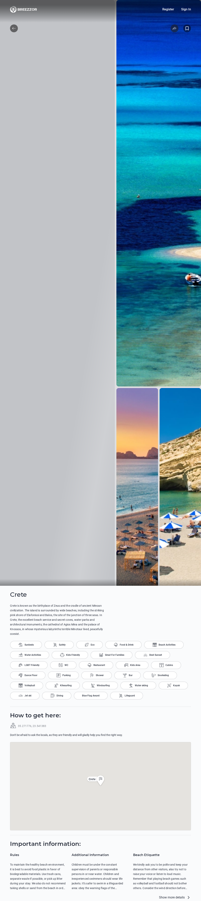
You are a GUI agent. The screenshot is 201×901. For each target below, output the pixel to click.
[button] (100, 780)
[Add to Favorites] (187, 28)
